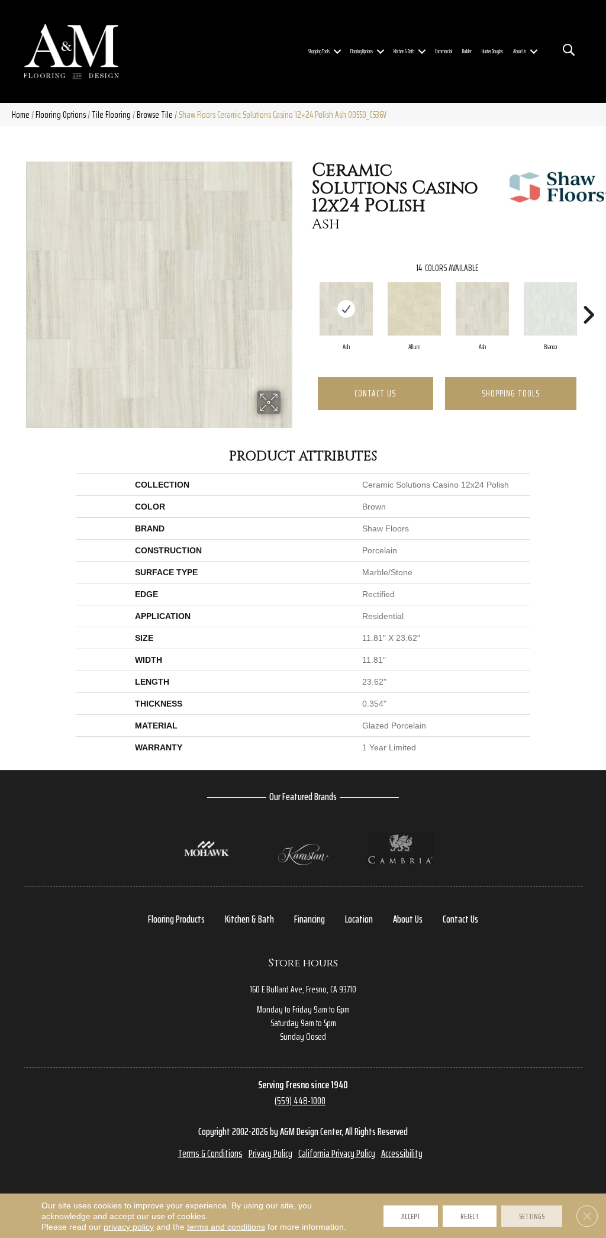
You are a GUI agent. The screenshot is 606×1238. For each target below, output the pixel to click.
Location (359, 919)
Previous (306, 297)
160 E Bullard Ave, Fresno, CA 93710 (303, 989)
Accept (410, 1216)
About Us (519, 51)
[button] (337, 52)
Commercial (443, 51)
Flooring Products (176, 919)
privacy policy (129, 1226)
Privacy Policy (270, 1153)
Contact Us (375, 393)
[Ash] (346, 308)
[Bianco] (550, 308)
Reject (469, 1216)
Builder (467, 51)
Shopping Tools (319, 51)
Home (21, 114)
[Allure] (414, 308)
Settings (531, 1216)
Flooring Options (361, 51)
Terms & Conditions (210, 1153)
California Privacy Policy (336, 1153)
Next (588, 297)
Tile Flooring (111, 114)
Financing (309, 919)
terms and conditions (226, 1226)
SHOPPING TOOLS (511, 393)
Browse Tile (155, 114)
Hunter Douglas (492, 51)
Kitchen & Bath (404, 51)
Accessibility (402, 1153)
